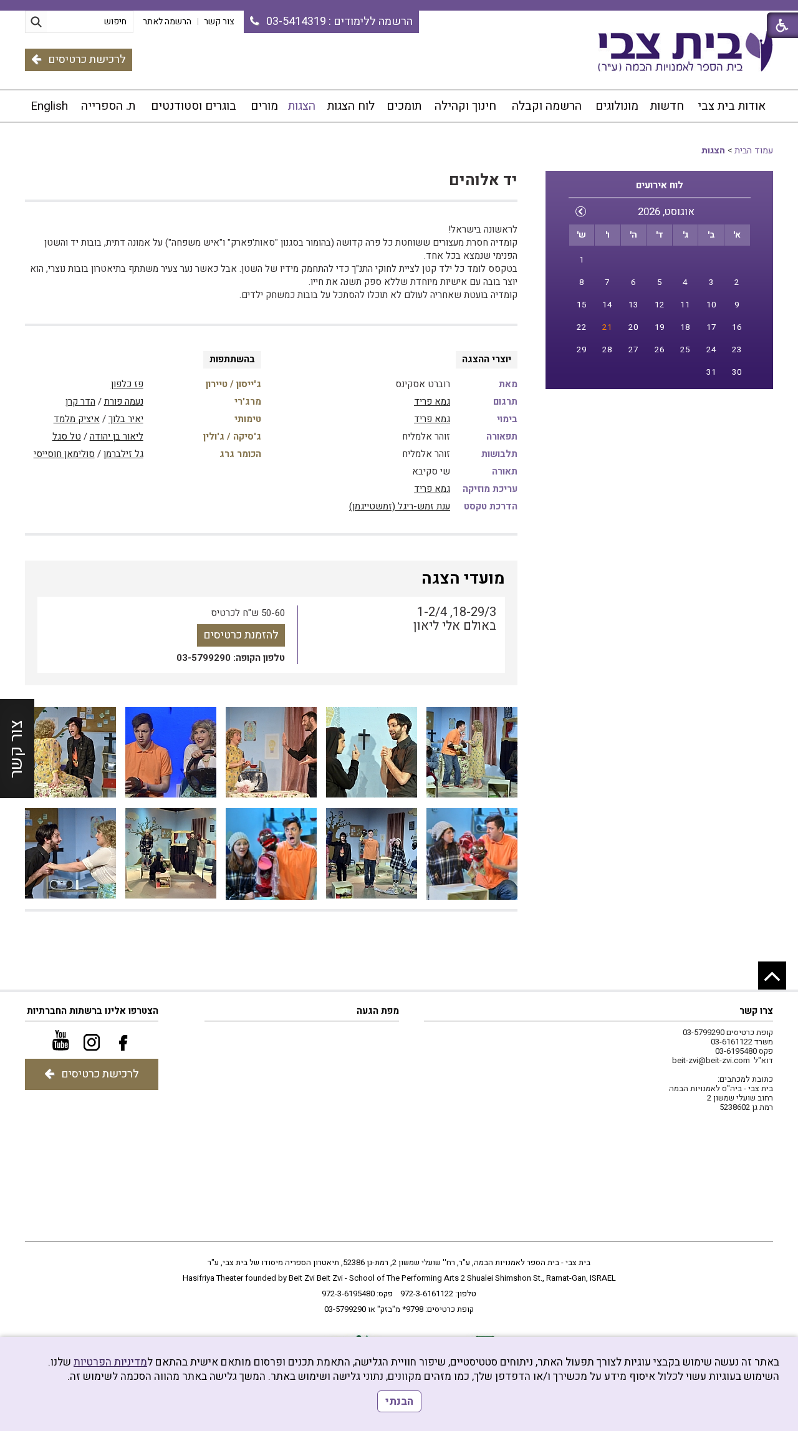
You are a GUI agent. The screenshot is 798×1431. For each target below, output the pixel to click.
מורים (264, 106)
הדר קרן (80, 401)
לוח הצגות (351, 106)
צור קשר (16, 749)
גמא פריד (432, 401)
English (49, 106)
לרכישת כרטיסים (87, 59)
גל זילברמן (123, 454)
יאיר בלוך (125, 419)
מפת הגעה (378, 1011)
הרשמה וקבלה (547, 106)
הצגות (301, 106)
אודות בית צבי (732, 106)
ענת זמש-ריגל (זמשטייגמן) (399, 506)
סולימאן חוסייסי (64, 454)
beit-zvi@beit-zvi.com (711, 1060)
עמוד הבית (753, 150)
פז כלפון (127, 384)
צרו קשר (756, 1011)
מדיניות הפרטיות (110, 1362)
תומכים (404, 106)
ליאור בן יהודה (116, 436)
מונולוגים (616, 106)
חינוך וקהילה (465, 106)
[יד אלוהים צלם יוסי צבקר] (471, 753)
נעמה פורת (123, 401)
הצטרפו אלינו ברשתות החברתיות (92, 1011)
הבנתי (399, 1401)
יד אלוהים (483, 180)
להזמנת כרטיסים (241, 635)
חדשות (667, 106)
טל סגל (66, 436)
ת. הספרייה (108, 106)
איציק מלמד (77, 419)
